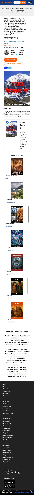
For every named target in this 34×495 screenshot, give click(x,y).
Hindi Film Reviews (23, 362)
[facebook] (5, 472)
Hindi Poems (11, 347)
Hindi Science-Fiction (12, 369)
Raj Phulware (11, 298)
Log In (29, 2)
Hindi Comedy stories (12, 344)
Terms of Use (6, 391)
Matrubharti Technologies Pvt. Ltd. (19, 491)
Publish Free (21, 2)
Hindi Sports (12, 371)
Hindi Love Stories (10, 351)
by (5, 178)
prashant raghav (11, 274)
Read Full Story (11, 59)
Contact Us (6, 386)
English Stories (7, 452)
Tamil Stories (6, 459)
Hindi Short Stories (10, 335)
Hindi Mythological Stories (17, 365)
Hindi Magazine (23, 344)
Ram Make (11, 250)
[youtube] (15, 472)
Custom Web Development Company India (23, 492)
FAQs (4, 396)
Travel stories (21, 53)
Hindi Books (6, 421)
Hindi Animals (21, 371)
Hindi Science (22, 374)
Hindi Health (12, 358)
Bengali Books (7, 433)
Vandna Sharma (11, 202)
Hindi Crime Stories (22, 376)
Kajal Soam (10, 226)
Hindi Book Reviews (13, 367)
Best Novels (6, 404)
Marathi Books (7, 426)
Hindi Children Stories (23, 342)
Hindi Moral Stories (10, 353)
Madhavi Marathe (10, 41)
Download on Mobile (15, 63)
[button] (18, 2)
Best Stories (6, 401)
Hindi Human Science (11, 356)
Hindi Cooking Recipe (13, 360)
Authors (5, 408)
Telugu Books (6, 430)
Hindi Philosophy (23, 356)
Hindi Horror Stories (11, 362)
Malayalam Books (8, 435)
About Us (5, 384)
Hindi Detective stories (23, 351)
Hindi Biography (21, 358)
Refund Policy (6, 393)
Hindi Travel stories (21, 347)
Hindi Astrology (12, 374)
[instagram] (8, 472)
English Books (7, 419)
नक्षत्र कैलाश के (22, 125)
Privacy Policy (6, 389)
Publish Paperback (8, 413)
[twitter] (12, 472)
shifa (7, 178)
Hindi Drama (23, 349)
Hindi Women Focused (13, 349)
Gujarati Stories (7, 448)
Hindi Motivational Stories (17, 340)
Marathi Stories (7, 450)
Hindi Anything (11, 376)
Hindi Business (23, 369)
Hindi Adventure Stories (23, 353)
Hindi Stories (6, 445)
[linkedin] (19, 472)
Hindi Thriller (23, 367)
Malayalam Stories (8, 457)
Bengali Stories (7, 455)
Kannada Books (7, 437)
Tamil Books (6, 428)
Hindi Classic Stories (10, 342)
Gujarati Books (7, 423)
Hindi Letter (23, 360)
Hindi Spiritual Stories (23, 335)
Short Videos (6, 411)
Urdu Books (6, 440)
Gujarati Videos (7, 406)
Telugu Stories (7, 462)
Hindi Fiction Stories (17, 338)
